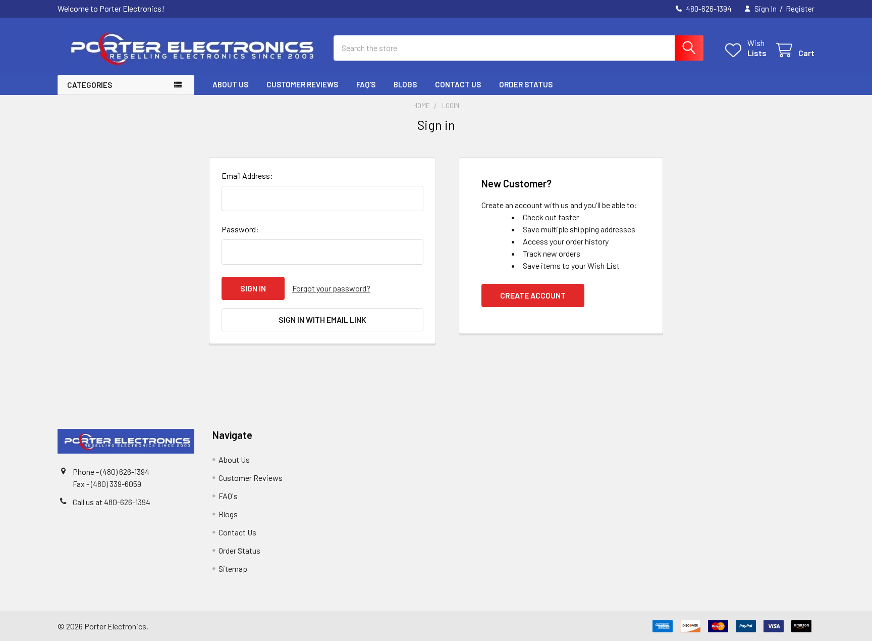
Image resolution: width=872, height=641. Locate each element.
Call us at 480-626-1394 (111, 502)
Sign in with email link (322, 319)
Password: (240, 229)
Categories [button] (89, 84)
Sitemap (233, 568)
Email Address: (247, 175)
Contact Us (458, 84)
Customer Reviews (302, 84)
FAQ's (365, 84)
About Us (230, 84)
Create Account (533, 295)
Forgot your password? (331, 288)
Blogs (405, 84)
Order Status (526, 84)
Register (800, 8)
